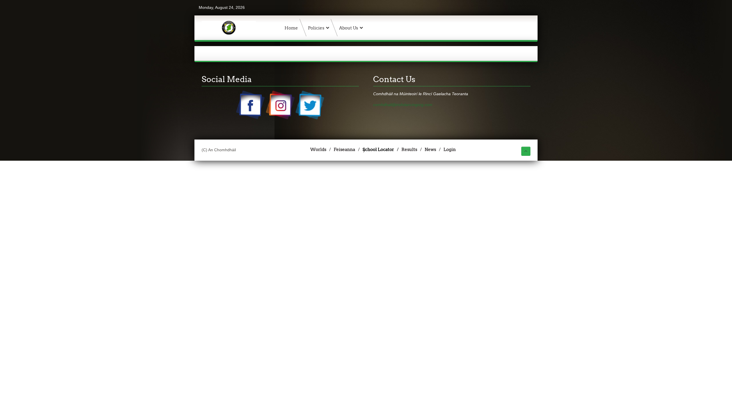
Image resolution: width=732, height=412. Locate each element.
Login (449, 149)
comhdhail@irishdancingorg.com (402, 104)
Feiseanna (344, 149)
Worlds (318, 149)
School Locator (378, 149)
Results (409, 149)
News (430, 149)
